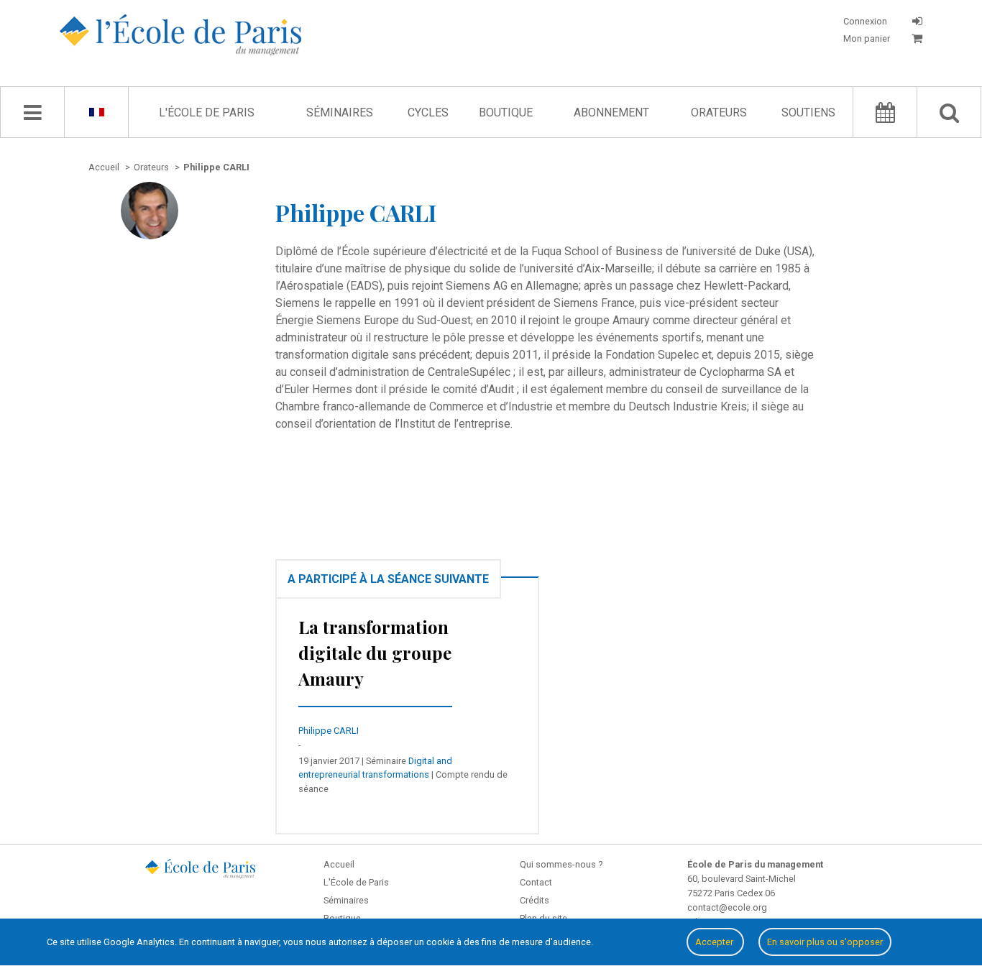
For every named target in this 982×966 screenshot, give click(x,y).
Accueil (338, 864)
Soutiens (808, 112)
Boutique (506, 112)
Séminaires (339, 112)
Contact (536, 882)
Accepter (715, 942)
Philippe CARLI (328, 730)
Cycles (428, 112)
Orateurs (719, 112)
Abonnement (611, 112)
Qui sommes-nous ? (561, 864)
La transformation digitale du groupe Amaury (374, 652)
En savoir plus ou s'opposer (825, 942)
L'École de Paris (206, 112)
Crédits (534, 900)
